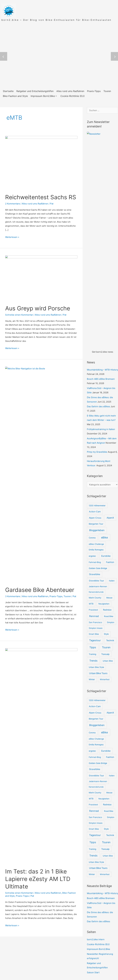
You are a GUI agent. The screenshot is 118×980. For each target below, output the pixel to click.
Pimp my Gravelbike (97, 452)
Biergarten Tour (96, 524)
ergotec (92, 556)
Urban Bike (108, 661)
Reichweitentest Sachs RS (40, 197)
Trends (93, 660)
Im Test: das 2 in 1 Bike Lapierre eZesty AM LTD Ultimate (37, 879)
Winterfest (105, 679)
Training (92, 654)
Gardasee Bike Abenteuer (39, 589)
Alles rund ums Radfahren (35, 203)
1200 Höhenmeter (97, 505)
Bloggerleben (96, 530)
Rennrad (94, 616)
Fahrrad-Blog (95, 562)
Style (106, 634)
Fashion (110, 562)
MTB (91, 603)
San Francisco (95, 622)
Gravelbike (94, 574)
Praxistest (93, 610)
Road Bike (108, 616)
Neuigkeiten (103, 604)
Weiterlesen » (12, 237)
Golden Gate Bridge (98, 568)
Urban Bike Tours (98, 673)
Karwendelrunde (96, 592)
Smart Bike (94, 634)
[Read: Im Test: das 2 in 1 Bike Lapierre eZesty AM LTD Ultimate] (41, 756)
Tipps (92, 647)
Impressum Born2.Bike (98, 949)
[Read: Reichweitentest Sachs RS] (41, 162)
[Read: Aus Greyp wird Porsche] (41, 278)
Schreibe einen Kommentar (19, 314)
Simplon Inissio (95, 628)
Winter (92, 679)
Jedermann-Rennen (98, 586)
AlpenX (110, 517)
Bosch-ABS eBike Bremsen (101, 379)
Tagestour (95, 640)
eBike (104, 537)
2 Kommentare (12, 203)
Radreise (107, 609)
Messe (109, 598)
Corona (92, 538)
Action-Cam (95, 511)
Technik (110, 640)
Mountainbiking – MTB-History (102, 369)
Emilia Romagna (96, 550)
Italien (112, 581)
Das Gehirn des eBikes (98, 406)
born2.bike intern (95, 939)
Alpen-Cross (95, 518)
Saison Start (93, 972)
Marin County (95, 598)
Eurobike (106, 556)
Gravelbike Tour (96, 580)
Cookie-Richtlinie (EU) (98, 944)
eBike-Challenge (96, 544)
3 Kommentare (12, 596)
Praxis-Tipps (56, 596)
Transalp (105, 654)
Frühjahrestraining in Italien (101, 429)
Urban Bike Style (96, 667)
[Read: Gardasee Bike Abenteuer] (41, 474)
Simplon (110, 622)
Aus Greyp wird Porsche (37, 308)
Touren (67, 596)
